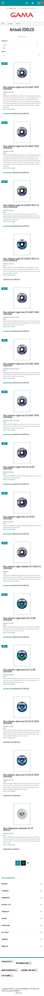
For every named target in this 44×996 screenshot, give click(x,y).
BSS (21, 993)
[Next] (27, 863)
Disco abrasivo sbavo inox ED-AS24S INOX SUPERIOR (21, 722)
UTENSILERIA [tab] (6, 925)
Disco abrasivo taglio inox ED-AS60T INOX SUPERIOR (21, 87)
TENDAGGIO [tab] (5, 911)
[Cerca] (27, 3)
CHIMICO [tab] (4, 918)
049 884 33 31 (12, 8)
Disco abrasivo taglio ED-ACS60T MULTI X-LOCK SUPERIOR (21, 206)
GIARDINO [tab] (5, 939)
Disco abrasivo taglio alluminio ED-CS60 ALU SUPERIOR (22, 567)
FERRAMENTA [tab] (6, 898)
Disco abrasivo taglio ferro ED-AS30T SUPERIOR (19, 467)
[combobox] (21, 45)
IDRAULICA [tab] (5, 946)
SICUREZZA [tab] (5, 891)
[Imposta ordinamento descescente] (4, 48)
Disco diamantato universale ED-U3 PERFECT (18, 829)
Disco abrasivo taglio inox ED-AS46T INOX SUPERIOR (21, 313)
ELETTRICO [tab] (5, 932)
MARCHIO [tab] (4, 884)
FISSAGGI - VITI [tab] (6, 905)
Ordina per (5, 41)
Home (3, 24)
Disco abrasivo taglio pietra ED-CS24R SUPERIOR (19, 619)
